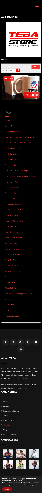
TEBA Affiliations (12, 131)
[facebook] (5, 342)
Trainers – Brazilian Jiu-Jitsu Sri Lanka (20, 176)
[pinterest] (35, 342)
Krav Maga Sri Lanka (13, 148)
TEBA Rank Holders (13, 204)
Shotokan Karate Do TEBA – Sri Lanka (20, 137)
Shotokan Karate (12, 232)
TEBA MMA (9, 260)
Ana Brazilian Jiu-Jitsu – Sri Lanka (18, 143)
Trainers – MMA (11, 182)
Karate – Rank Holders (14, 210)
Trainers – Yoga (11, 193)
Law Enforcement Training (15, 249)
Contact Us (9, 299)
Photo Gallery (10, 282)
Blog (7, 310)
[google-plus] (20, 342)
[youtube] (20, 349)
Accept (7, 489)
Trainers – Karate (12, 165)
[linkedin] (28, 342)
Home (7, 120)
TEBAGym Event (11, 265)
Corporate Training (13, 271)
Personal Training (12, 254)
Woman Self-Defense (13, 237)
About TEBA (10, 198)
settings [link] (30, 485)
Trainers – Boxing (12, 187)
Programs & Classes (13, 215)
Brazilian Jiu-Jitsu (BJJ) (14, 221)
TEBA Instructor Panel (14, 154)
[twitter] (13, 342)
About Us (8, 126)
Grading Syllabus (12, 316)
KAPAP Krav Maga (12, 226)
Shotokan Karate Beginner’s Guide (19, 293)
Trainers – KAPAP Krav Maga (16, 170)
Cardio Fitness (11, 243)
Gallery (8, 277)
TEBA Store (9, 305)
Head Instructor (11, 159)
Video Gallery (10, 288)
